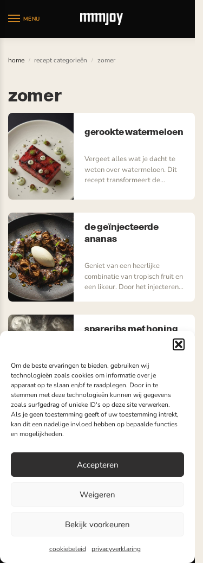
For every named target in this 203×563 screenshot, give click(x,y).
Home (16, 60)
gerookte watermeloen (134, 132)
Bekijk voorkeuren (97, 524)
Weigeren (97, 494)
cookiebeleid (67, 549)
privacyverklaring (116, 549)
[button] (178, 344)
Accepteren (98, 464)
